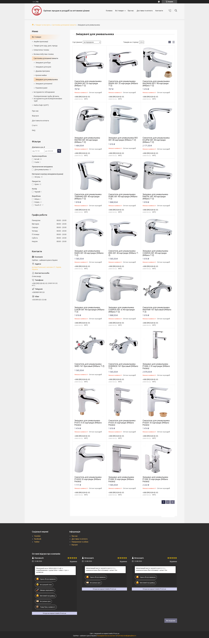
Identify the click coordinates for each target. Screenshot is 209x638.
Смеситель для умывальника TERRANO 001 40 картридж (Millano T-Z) (88, 196)
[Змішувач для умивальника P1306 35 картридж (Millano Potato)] (158, 458)
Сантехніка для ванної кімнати (64, 25)
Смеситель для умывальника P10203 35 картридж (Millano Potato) (88, 479)
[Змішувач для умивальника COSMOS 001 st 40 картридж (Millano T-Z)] (124, 289)
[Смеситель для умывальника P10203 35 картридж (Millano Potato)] (90, 458)
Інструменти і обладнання (44, 92)
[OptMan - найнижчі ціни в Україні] (37, 10)
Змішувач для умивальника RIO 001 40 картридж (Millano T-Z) (123, 139)
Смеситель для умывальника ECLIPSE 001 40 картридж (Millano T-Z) (156, 140)
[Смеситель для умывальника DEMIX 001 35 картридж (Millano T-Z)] (124, 63)
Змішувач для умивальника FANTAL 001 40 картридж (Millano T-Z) (155, 196)
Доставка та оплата (145, 11)
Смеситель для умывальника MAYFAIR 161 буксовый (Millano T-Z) (157, 309)
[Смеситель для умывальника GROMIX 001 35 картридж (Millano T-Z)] (90, 63)
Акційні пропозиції (41, 42)
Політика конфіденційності (126, 635)
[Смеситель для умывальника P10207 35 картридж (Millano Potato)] (158, 402)
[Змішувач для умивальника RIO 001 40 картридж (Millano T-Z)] (124, 119)
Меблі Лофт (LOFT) (41, 105)
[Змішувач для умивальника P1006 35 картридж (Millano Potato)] (124, 458)
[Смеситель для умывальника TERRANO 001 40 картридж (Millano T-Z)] (90, 176)
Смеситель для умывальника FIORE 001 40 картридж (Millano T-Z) (122, 196)
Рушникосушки (41, 88)
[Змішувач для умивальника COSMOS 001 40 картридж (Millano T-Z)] (158, 232)
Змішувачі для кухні (43, 67)
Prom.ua (116, 633)
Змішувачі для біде (43, 63)
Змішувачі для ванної (44, 84)
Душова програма (43, 71)
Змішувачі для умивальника (47, 79)
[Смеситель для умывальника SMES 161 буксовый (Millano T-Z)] (90, 345)
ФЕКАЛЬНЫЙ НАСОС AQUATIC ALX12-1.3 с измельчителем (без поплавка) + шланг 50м (101, 569)
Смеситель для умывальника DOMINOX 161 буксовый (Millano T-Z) (123, 366)
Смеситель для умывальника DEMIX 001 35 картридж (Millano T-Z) (123, 83)
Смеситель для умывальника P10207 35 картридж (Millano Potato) (156, 422)
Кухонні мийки (41, 75)
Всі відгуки (170, 620)
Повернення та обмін (80, 542)
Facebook (37, 539)
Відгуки (35, 116)
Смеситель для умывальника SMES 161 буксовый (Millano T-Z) (89, 365)
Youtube (37, 536)
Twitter (37, 542)
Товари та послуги (42, 25)
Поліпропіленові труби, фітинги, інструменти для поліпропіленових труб (48, 98)
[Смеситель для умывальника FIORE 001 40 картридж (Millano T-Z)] (124, 176)
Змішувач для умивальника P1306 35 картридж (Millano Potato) (155, 479)
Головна (109, 11)
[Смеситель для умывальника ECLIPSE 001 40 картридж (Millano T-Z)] (158, 119)
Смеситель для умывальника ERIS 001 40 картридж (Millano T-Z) (123, 253)
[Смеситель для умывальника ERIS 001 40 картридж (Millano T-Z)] (124, 232)
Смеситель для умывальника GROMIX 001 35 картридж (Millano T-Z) (88, 83)
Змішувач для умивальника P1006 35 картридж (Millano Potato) (121, 479)
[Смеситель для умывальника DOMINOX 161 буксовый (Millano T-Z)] (124, 345)
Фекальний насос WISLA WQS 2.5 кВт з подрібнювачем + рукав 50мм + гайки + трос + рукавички (52, 570)
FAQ (33, 130)
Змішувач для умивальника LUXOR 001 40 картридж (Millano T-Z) (89, 309)
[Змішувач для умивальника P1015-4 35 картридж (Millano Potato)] (90, 402)
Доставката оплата (40, 121)
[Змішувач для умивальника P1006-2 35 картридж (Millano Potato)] (158, 345)
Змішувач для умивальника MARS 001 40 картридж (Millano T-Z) (89, 253)
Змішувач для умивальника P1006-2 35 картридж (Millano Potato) (156, 366)
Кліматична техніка (41, 50)
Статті (34, 125)
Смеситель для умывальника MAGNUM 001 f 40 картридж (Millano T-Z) (156, 83)
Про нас (131, 11)
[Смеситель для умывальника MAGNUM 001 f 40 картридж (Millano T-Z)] (158, 63)
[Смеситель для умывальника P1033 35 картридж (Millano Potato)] (124, 402)
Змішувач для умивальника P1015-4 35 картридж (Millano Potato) (88, 422)
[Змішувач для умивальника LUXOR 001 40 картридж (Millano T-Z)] (90, 289)
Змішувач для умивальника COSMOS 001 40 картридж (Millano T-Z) (155, 253)
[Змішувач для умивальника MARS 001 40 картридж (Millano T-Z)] (90, 232)
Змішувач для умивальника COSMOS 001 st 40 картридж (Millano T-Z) (121, 309)
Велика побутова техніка (44, 54)
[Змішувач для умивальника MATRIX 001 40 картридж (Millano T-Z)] (90, 119)
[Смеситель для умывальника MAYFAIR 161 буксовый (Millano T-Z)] (158, 289)
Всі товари (119, 11)
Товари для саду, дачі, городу (45, 46)
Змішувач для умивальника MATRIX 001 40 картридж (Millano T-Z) (87, 140)
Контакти (159, 11)
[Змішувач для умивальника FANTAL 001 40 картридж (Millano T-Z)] (158, 176)
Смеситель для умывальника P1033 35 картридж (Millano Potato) (121, 422)
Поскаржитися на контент (106, 635)
